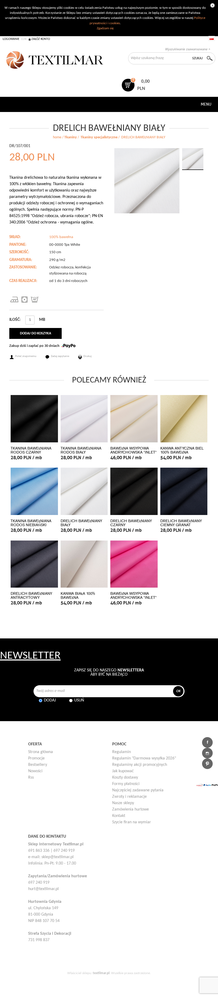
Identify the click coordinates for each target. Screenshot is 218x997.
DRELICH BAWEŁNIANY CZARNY (131, 523)
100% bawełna (61, 237)
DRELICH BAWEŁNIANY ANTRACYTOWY (31, 596)
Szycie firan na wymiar (131, 822)
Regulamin (121, 752)
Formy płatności (126, 784)
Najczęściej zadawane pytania (138, 790)
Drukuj (87, 356)
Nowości (35, 771)
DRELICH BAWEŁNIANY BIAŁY (81, 523)
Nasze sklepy (123, 803)
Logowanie (11, 39)
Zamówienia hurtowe (130, 809)
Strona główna (40, 752)
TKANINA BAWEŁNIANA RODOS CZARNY (31, 450)
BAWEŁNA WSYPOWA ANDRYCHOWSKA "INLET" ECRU (133, 452)
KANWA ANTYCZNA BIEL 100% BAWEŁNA (182, 450)
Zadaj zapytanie (60, 356)
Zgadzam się (105, 28)
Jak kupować (123, 771)
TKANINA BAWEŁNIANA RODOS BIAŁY (81, 450)
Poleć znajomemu (25, 356)
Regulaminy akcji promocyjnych (139, 765)
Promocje (36, 758)
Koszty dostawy (125, 777)
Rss (31, 777)
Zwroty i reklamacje (129, 797)
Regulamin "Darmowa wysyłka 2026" (144, 758)
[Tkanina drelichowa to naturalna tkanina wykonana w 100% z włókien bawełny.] (146, 180)
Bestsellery (37, 765)
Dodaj (50, 700)
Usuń (79, 700)
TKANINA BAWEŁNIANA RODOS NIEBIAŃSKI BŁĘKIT (31, 525)
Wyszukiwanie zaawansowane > (187, 49)
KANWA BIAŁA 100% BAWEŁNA (78, 596)
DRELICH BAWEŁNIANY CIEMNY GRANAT (181, 523)
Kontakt (118, 816)
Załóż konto (40, 39)
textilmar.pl (101, 973)
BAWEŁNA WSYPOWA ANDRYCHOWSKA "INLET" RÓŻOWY (133, 598)
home (57, 137)
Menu (206, 104)
